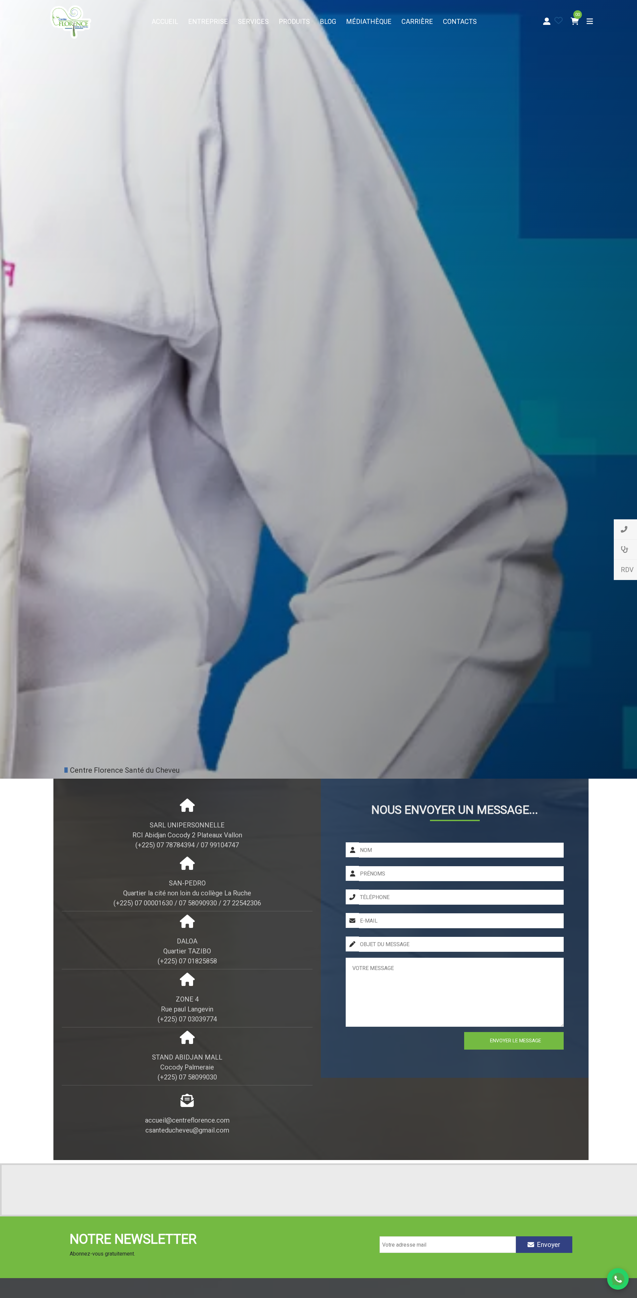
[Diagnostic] (625, 550)
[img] (558, 20)
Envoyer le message (515, 1041)
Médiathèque (368, 22)
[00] (575, 21)
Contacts (460, 22)
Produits (294, 22)
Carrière (417, 22)
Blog (328, 22)
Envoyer (548, 1245)
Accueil (165, 22)
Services (253, 22)
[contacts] (625, 529)
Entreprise (208, 22)
